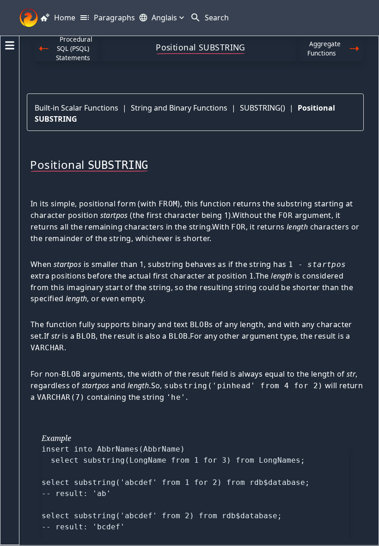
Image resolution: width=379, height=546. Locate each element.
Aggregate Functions (324, 48)
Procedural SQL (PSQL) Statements (74, 49)
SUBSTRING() (262, 108)
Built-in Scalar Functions (76, 108)
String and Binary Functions (179, 108)
